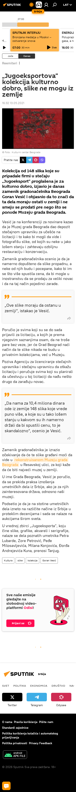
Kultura (8, 560)
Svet (5, 686)
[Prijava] (46, 4)
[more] (69, 318)
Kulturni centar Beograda (26, 152)
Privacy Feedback (40, 743)
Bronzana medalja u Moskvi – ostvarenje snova (31, 39)
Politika (19, 686)
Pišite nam (46, 722)
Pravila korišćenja (25, 722)
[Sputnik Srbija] (12, 6)
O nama (7, 722)
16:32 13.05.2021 (13, 103)
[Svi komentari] (6, 786)
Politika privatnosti (14, 743)
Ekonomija (38, 686)
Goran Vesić (49, 560)
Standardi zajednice (15, 728)
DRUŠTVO (58, 686)
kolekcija (32, 560)
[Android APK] (15, 755)
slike (20, 560)
